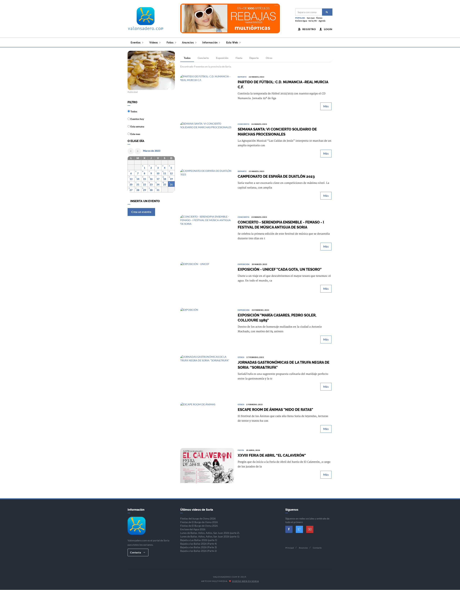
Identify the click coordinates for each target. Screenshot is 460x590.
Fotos (170, 42)
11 (164, 173)
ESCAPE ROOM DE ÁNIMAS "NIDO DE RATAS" (275, 409)
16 (151, 178)
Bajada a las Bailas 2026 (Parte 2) (198, 550)
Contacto (317, 547)
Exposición (222, 57)
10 (158, 173)
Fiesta (239, 57)
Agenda (322, 21)
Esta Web (232, 42)
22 (144, 184)
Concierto (203, 57)
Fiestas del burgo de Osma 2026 (198, 518)
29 (144, 190)
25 (164, 184)
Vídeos (154, 42)
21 (137, 184)
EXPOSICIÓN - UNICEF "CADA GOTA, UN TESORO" (280, 269)
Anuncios (188, 42)
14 (137, 178)
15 (144, 178)
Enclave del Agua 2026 (192, 529)
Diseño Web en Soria (245, 581)
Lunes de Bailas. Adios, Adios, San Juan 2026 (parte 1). (210, 536)
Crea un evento (141, 211)
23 (151, 184)
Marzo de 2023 (151, 150)
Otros (269, 57)
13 (131, 178)
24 (158, 184)
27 (131, 190)
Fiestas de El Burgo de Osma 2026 (199, 522)
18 (164, 178)
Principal (289, 547)
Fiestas (319, 18)
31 (158, 190)
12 (171, 173)
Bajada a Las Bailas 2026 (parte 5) (198, 540)
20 (131, 184)
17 (158, 178)
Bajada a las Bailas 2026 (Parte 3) (198, 547)
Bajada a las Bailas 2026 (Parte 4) (198, 543)
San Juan (311, 18)
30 (151, 190)
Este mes (135, 134)
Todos (187, 57)
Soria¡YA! (313, 21)
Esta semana (137, 126)
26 (171, 184)
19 (171, 178)
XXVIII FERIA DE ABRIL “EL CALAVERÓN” (272, 455)
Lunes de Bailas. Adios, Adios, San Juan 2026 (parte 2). (210, 532)
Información (210, 42)
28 (137, 190)
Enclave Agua (301, 21)
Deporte (254, 57)
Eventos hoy (137, 118)
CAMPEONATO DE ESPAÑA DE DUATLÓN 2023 (276, 176)
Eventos (136, 42)
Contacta (136, 552)
